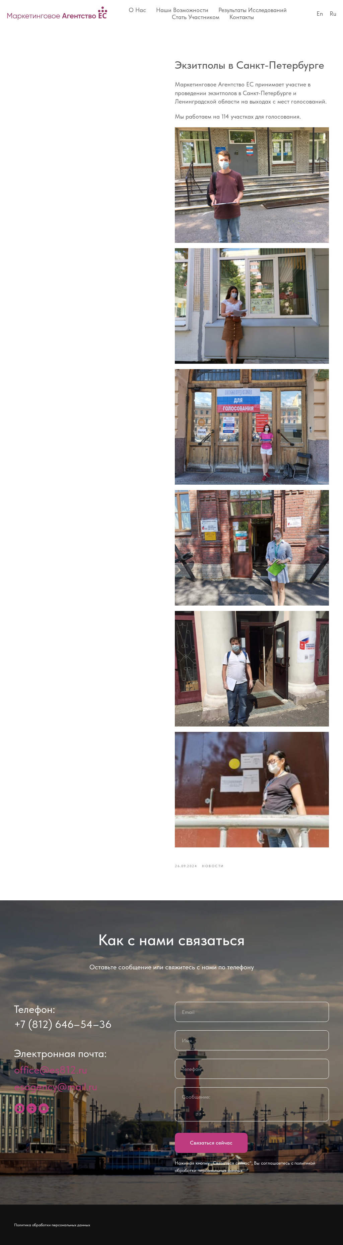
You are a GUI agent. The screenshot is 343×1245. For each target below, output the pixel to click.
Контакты (241, 16)
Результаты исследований (252, 9)
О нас (137, 9)
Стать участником (195, 16)
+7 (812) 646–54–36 (63, 1024)
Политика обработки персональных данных (52, 1225)
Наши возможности (182, 9)
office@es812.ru (50, 1069)
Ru (333, 13)
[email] (44, 1108)
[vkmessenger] (19, 1108)
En (320, 13)
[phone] (31, 1108)
